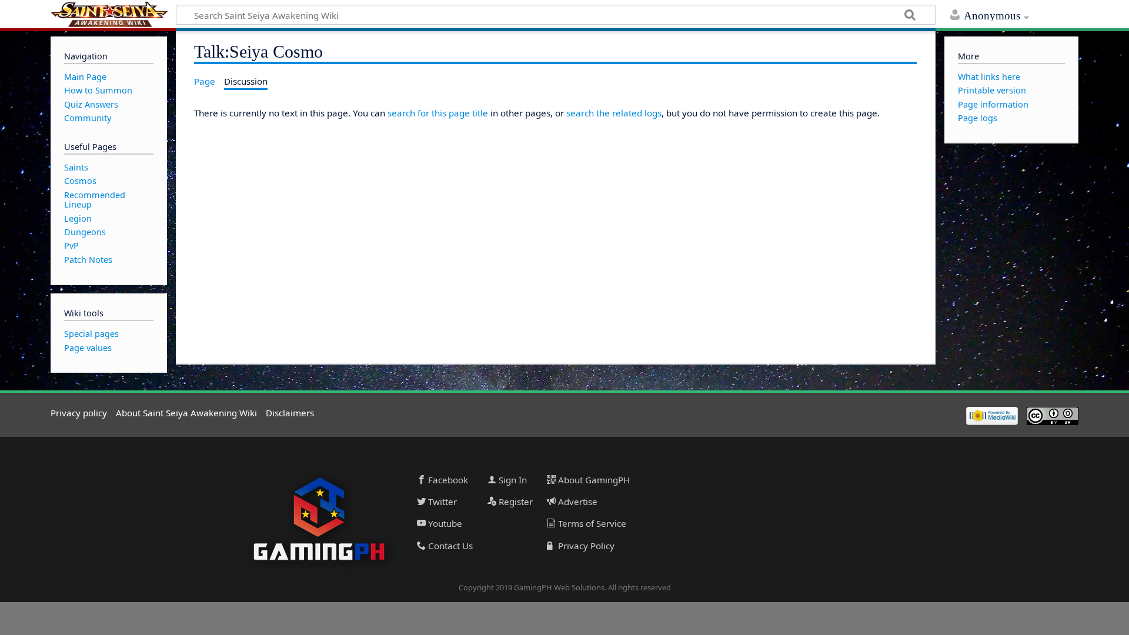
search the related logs (614, 113)
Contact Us (449, 546)
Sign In (511, 480)
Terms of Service (591, 523)
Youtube (444, 523)
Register (514, 501)
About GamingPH (593, 480)
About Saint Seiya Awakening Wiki (186, 413)
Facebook (447, 480)
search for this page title (438, 113)
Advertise (576, 501)
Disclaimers (290, 413)
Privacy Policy (585, 546)
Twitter (441, 501)
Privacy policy (79, 413)
